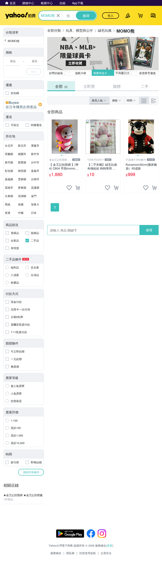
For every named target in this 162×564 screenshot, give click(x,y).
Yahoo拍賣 (20, 16)
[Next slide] (79, 136)
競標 (117, 86)
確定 (33, 72)
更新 (109, 545)
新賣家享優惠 (147, 73)
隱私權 (70, 553)
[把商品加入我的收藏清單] (69, 187)
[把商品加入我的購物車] (77, 187)
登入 (110, 15)
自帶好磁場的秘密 (59, 73)
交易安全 (106, 553)
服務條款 (55, 553)
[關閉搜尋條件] (58, 15)
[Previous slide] (50, 136)
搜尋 (149, 230)
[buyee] (23, 105)
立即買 (89, 86)
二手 (144, 86)
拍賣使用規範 (87, 553)
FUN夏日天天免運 (126, 73)
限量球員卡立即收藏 (103, 73)
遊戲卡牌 (80, 73)
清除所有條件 (31, 472)
